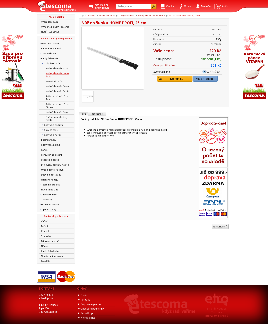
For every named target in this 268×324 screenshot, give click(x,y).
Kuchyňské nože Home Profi (57, 75)
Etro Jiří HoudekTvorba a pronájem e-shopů (216, 312)
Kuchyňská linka (50, 251)
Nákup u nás (87, 317)
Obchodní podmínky (92, 308)
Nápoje (45, 246)
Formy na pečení (50, 204)
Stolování (46, 236)
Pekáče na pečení (50, 159)
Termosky (46, 199)
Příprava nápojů (49, 179)
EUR (219, 71)
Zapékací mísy (49, 194)
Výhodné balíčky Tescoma (55, 26)
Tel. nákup (86, 313)
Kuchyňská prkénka (53, 124)
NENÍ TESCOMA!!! (50, 31)
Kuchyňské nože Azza (57, 68)
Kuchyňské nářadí (50, 144)
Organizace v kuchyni (52, 169)
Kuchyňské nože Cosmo (58, 86)
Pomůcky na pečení (51, 154)
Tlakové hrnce (48, 53)
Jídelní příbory (48, 139)
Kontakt (85, 299)
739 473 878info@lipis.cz (101, 6)
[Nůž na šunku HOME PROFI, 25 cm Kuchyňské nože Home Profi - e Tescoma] (56, 6)
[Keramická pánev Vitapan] (254, 67)
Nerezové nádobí (50, 43)
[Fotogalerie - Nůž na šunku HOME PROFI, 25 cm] (88, 96)
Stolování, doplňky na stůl (55, 164)
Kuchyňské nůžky (52, 134)
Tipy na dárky (48, 209)
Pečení (44, 226)
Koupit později (205, 79)
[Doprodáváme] (213, 166)
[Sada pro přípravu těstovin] (13, 67)
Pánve (44, 149)
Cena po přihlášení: (164, 65)
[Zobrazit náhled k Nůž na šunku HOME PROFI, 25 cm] (112, 58)
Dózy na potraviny (51, 174)
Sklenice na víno (49, 189)
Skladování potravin (52, 256)
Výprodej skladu (49, 21)
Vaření (44, 221)
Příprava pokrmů (50, 241)
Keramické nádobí (51, 48)
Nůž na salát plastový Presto (56, 118)
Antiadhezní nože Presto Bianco (58, 106)
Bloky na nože (50, 129)
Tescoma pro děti (50, 184)
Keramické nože (54, 81)
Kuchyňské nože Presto (57, 91)
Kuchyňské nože (49, 58)
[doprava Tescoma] (213, 217)
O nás (83, 295)
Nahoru (220, 226)
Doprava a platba (90, 304)
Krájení (45, 231)
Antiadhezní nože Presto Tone (58, 98)
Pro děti (45, 260)
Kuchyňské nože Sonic (57, 112)
